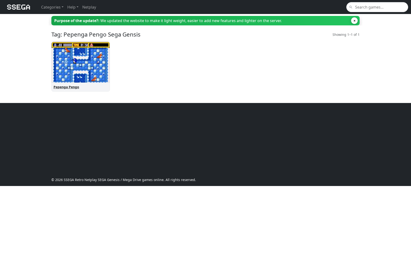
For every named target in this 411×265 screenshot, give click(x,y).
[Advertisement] (194, 140)
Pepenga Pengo (66, 87)
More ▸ (99, 76)
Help (71, 7)
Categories (51, 7)
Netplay (89, 7)
